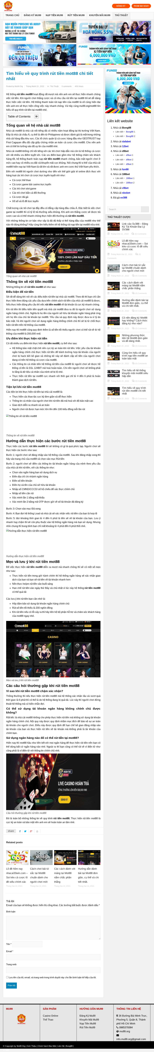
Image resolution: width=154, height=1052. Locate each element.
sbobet (126, 193)
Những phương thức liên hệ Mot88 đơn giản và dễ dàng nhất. (135, 338)
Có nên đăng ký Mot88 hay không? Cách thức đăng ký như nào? (134, 320)
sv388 (123, 197)
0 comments (67, 86)
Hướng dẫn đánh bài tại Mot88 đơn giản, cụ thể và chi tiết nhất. (135, 303)
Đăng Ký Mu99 (32, 15)
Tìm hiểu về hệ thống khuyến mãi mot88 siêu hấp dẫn (135, 373)
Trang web (11, 964)
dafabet (126, 141)
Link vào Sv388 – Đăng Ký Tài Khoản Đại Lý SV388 (135, 226)
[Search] (145, 209)
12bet (125, 146)
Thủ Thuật (121, 15)
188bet (129, 178)
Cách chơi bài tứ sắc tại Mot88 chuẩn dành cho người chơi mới (134, 268)
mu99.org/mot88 (88, 106)
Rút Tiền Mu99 (76, 15)
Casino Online (50, 1016)
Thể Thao (48, 1019)
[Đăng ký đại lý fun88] (39, 32)
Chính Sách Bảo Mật (47, 1046)
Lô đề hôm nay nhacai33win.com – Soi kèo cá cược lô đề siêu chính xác (135, 245)
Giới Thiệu (31, 1046)
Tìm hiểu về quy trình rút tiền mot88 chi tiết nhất (134, 391)
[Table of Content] (36, 116)
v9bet (125, 188)
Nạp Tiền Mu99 (54, 15)
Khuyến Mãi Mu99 (99, 15)
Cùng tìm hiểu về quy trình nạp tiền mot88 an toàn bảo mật (135, 355)
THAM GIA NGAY (141, 6)
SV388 (6, 1050)
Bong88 (129, 131)
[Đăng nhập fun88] (114, 55)
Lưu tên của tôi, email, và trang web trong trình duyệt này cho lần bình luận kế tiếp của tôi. (52, 977)
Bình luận (10, 911)
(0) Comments (140, 234)
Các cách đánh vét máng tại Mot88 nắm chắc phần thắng (133, 285)
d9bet (128, 155)
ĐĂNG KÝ (121, 6)
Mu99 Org (21, 1046)
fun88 (125, 169)
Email (9, 951)
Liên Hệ (61, 1046)
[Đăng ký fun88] (128, 90)
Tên (8, 944)
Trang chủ (12, 15)
